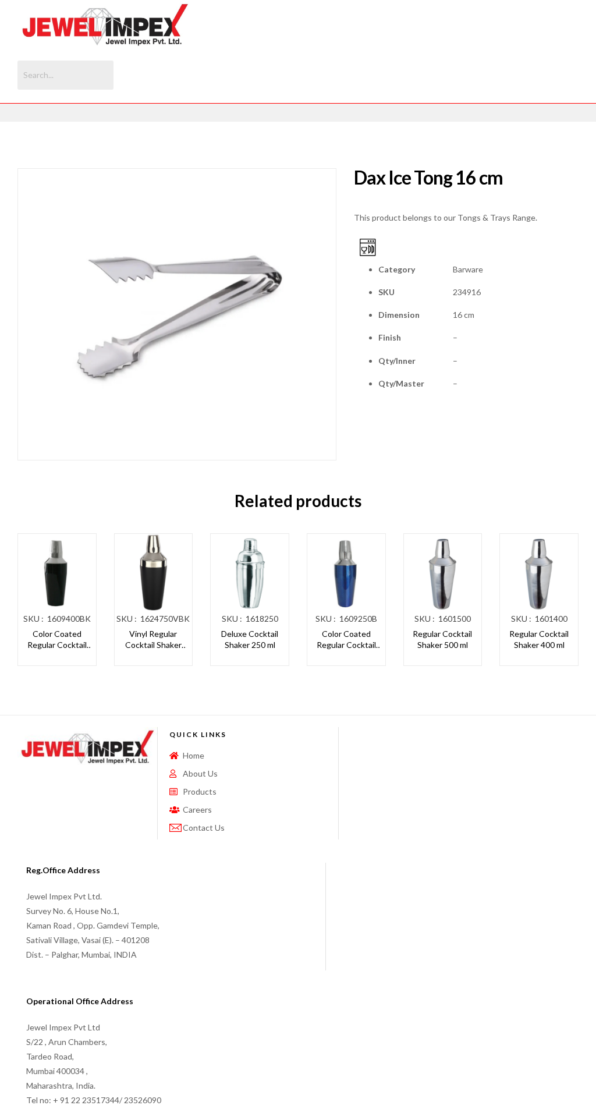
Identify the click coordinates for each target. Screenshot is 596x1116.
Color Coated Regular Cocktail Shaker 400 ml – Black (57, 640)
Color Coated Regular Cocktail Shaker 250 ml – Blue (346, 640)
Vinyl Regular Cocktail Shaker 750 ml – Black (153, 640)
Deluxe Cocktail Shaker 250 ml (249, 639)
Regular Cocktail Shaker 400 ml (539, 639)
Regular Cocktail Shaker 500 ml (442, 639)
